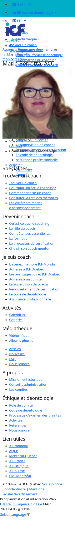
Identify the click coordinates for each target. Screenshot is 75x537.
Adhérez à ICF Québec (26, 269)
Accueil (8, 49)
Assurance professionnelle (30, 299)
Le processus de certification (31, 243)
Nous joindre (19, 364)
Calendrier (17, 315)
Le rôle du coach (22, 228)
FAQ (12, 359)
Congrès (15, 319)
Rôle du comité (21, 405)
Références (18, 425)
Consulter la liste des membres (33, 198)
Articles (15, 349)
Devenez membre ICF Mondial (32, 264)
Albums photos (21, 340)
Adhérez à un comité (25, 279)
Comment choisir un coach (30, 193)
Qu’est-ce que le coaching (29, 223)
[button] (40, 39)
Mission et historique (25, 379)
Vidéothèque (19, 335)
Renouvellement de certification (34, 289)
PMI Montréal (20, 476)
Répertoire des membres (38, 49)
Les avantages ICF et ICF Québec (34, 274)
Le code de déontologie (27, 294)
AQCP (13, 451)
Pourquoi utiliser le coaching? (32, 188)
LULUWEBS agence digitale (21, 504)
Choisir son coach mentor (29, 248)
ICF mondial (18, 446)
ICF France (17, 461)
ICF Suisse (17, 471)
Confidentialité (14, 489)
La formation (19, 238)
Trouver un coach (23, 45)
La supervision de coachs (29, 284)
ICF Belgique (19, 466)
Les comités (18, 389)
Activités (15, 420)
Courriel (15, 146)
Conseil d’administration (28, 384)
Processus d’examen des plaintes (35, 415)
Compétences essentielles (29, 233)
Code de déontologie (25, 410)
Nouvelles (17, 354)
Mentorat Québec (23, 456)
